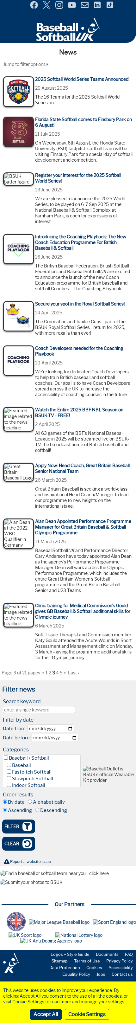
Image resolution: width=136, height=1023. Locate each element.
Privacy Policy (119, 960)
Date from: (15, 728)
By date (16, 802)
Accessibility (120, 967)
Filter (11, 826)
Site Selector (126, 5)
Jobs (100, 974)
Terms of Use (87, 960)
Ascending (20, 810)
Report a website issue (30, 861)
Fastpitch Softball (32, 772)
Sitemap (60, 960)
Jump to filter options (24, 64)
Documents (107, 954)
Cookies (94, 967)
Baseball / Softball (29, 758)
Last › (73, 673)
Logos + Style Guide (70, 954)
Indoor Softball (28, 785)
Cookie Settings (87, 1014)
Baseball (21, 765)
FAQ (129, 954)
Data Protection (64, 967)
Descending (53, 810)
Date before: (17, 738)
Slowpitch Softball (32, 779)
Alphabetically (49, 802)
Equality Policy (76, 974)
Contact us (122, 974)
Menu (5, 3)
